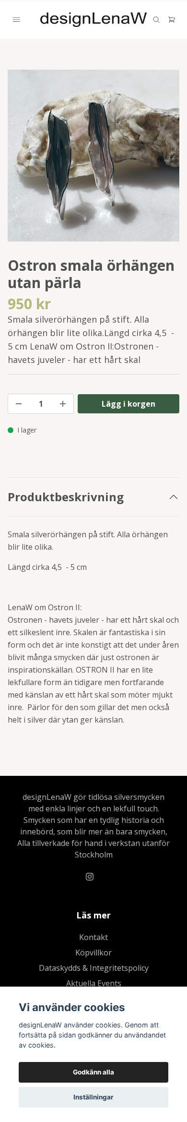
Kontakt (93, 937)
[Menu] (16, 19)
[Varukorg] (171, 19)
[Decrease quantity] (18, 403)
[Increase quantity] (62, 403)
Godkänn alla (93, 1072)
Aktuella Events (93, 983)
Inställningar (93, 1097)
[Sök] (156, 19)
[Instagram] (90, 877)
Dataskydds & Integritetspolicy (94, 968)
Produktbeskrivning (66, 497)
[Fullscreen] (93, 155)
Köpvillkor (93, 952)
